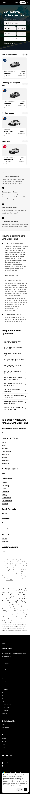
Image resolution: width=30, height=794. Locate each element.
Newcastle (5, 454)
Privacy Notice (9, 580)
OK (25, 790)
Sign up (22, 2)
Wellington (5, 460)
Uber (4, 3)
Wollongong (6, 463)
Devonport (5, 523)
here (20, 785)
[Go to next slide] (26, 54)
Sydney (4, 457)
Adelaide (5, 513)
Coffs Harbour (6, 451)
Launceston (6, 529)
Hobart (4, 526)
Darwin (4, 473)
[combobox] (16, 23)
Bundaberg (5, 486)
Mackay (4, 495)
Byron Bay (5, 448)
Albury (4, 442)
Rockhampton (6, 498)
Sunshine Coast (7, 501)
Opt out (20, 790)
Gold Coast (5, 492)
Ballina (4, 445)
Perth (4, 551)
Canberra (5, 433)
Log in (16, 2)
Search (15, 39)
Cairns (4, 489)
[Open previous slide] (23, 54)
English (6, 763)
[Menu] (27, 2)
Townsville (5, 503)
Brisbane (5, 483)
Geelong (4, 538)
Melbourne (5, 541)
